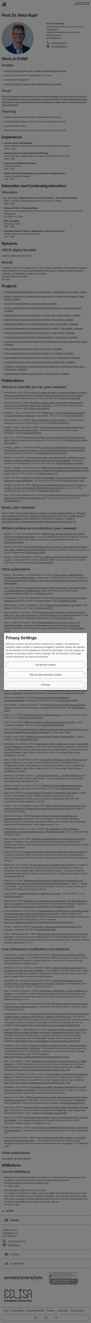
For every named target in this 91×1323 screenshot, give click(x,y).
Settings (45, 684)
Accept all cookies (45, 664)
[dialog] (45, 661)
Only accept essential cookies (45, 674)
